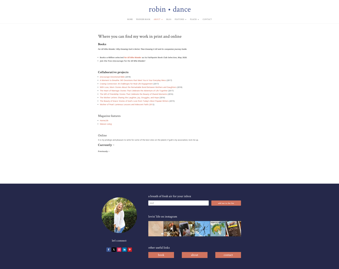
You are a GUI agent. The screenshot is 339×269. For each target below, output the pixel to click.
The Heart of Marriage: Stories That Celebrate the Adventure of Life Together (134, 90)
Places (193, 19)
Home (130, 19)
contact (228, 255)
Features (179, 19)
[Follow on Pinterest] (130, 249)
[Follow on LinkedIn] (124, 249)
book (161, 255)
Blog (168, 19)
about (194, 255)
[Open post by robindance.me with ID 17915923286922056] (187, 228)
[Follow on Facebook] (108, 249)
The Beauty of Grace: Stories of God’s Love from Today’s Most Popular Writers (134, 101)
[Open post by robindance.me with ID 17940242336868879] (218, 228)
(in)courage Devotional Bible (112, 77)
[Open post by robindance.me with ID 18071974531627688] (156, 228)
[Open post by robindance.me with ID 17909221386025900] (171, 228)
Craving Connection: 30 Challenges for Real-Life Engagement (126, 83)
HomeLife (104, 120)
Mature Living (106, 124)
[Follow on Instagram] (119, 249)
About (157, 19)
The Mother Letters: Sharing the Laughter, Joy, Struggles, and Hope (129, 97)
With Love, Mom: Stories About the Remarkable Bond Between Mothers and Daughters (138, 87)
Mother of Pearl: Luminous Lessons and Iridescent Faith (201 (126, 104)
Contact (207, 19)
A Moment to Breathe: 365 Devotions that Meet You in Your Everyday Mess (133, 80)
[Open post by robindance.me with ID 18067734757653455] (202, 228)
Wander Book (143, 19)
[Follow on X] (114, 249)
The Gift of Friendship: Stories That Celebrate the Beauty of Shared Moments (133, 94)
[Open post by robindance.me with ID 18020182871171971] (233, 228)
